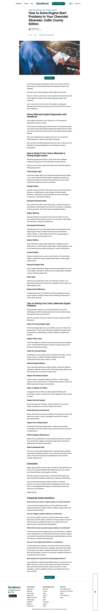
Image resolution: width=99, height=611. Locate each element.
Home (30, 35)
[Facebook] (9, 592)
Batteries (29, 591)
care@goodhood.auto (14, 590)
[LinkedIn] (13, 592)
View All (45, 589)
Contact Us (77, 3)
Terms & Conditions (55, 609)
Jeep (44, 593)
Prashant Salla (35, 28)
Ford (44, 599)
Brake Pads (30, 593)
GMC (44, 597)
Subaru (45, 604)
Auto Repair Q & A (65, 589)
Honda (45, 595)
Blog (35, 35)
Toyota (45, 591)
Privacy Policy (63, 609)
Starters (29, 604)
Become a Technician (66, 591)
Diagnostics (30, 595)
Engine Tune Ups (32, 597)
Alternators (30, 589)
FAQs (61, 593)
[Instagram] (11, 592)
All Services (30, 606)
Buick (44, 606)
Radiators (29, 602)
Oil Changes (30, 599)
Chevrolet (46, 602)
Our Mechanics (64, 595)
